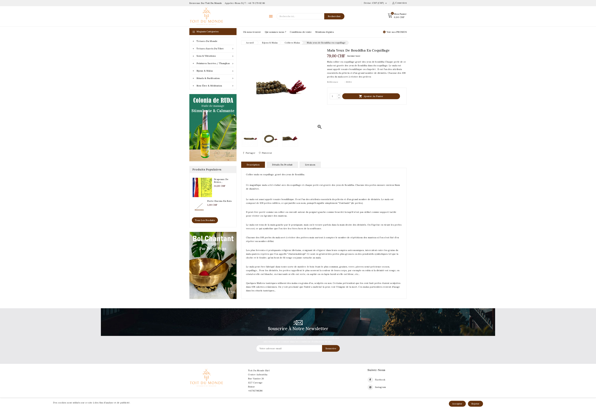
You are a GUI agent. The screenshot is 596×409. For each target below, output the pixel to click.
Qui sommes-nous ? (275, 32)
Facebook (380, 379)
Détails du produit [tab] (282, 164)
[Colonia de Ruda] (213, 127)
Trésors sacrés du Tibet (215, 48)
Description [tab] (253, 164)
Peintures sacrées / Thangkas (215, 63)
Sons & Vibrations (215, 55)
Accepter (457, 403)
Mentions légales (324, 32)
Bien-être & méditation (215, 85)
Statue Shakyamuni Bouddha (37, 397)
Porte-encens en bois (219, 201)
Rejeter (475, 403)
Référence (332, 82)
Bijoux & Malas (215, 70)
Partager (250, 152)
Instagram (380, 387)
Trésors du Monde (206, 41)
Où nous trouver (252, 32)
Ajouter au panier (371, 96)
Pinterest (267, 152)
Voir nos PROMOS (397, 32)
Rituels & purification (215, 78)
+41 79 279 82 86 (256, 3)
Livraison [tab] (310, 164)
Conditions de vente (301, 32)
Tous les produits (205, 220)
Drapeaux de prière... (221, 180)
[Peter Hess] (213, 265)
